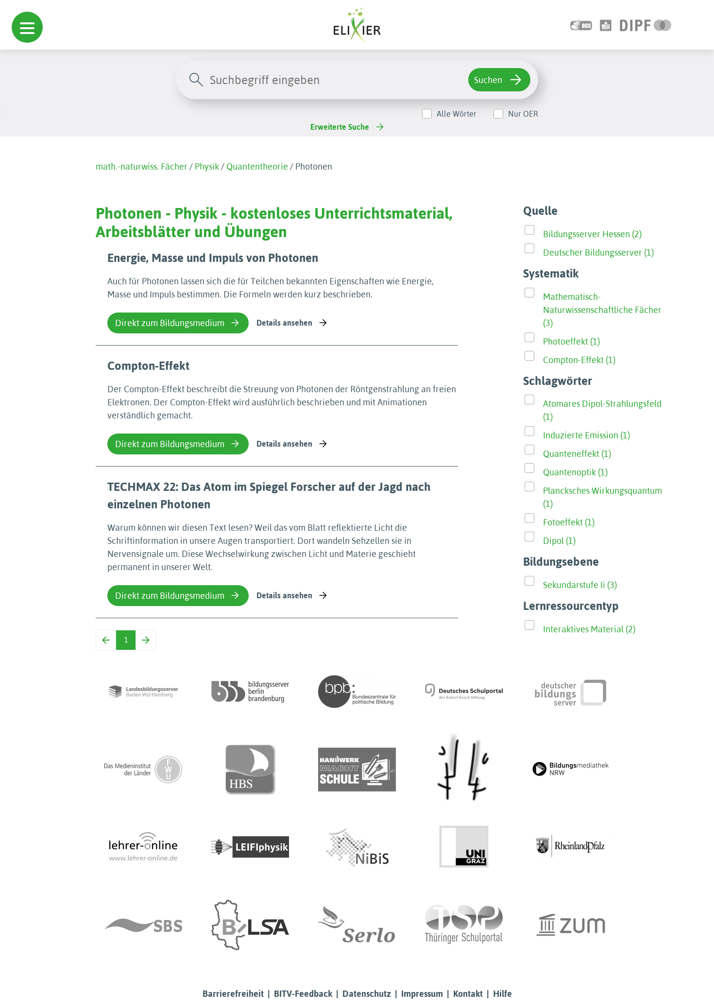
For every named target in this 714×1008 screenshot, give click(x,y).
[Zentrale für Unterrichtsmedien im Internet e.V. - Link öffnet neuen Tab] (571, 925)
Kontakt (468, 994)
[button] (27, 27)
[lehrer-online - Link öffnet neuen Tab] (143, 847)
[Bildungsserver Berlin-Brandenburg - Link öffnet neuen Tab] (250, 691)
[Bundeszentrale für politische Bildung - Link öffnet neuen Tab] (357, 691)
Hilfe (502, 994)
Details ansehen (284, 322)
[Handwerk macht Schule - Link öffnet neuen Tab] (357, 769)
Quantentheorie (257, 166)
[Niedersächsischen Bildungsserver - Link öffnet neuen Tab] (357, 847)
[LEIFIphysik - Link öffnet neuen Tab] (250, 847)
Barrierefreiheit (233, 994)
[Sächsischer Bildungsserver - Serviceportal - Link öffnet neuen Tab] (143, 925)
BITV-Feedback (303, 994)
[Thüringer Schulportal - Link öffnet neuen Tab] (464, 925)
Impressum (422, 994)
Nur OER (523, 113)
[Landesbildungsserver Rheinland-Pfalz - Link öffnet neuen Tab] (571, 847)
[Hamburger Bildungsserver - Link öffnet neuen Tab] (250, 769)
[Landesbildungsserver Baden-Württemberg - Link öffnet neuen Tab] (143, 691)
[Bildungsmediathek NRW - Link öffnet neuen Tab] (571, 769)
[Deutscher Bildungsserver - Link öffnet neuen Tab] (571, 691)
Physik (207, 166)
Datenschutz (366, 994)
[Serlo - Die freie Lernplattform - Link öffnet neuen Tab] (357, 925)
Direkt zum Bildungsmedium (169, 323)
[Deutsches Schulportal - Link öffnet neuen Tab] (464, 691)
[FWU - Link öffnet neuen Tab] (143, 769)
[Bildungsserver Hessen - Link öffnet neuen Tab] (464, 769)
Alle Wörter (456, 113)
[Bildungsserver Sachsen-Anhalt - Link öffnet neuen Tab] (250, 925)
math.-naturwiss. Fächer (141, 166)
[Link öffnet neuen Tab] (646, 24)
